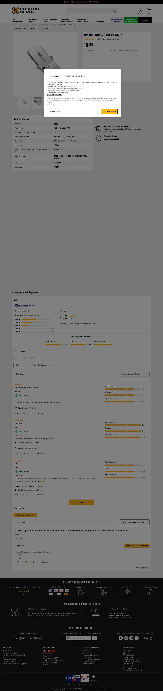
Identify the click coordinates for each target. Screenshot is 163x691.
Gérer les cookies (55, 111)
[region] (82, 93)
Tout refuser (55, 76)
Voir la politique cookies (55, 94)
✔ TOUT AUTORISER (109, 111)
